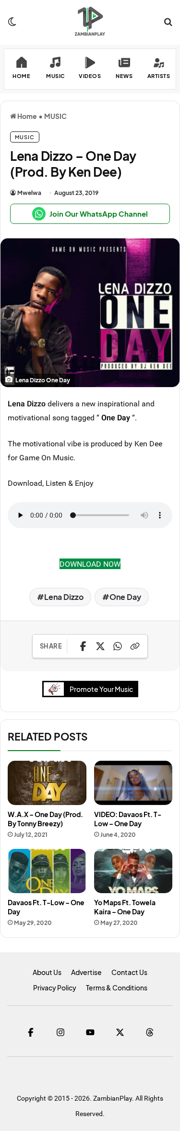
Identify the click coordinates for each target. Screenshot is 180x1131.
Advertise (86, 972)
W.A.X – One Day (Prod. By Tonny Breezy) (45, 819)
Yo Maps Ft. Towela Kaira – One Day (125, 907)
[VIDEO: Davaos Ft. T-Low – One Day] (133, 783)
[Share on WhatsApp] (117, 646)
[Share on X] (100, 646)
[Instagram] (60, 1032)
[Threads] (150, 1032)
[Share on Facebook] (83, 646)
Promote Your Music (101, 689)
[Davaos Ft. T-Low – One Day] (47, 871)
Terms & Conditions (116, 987)
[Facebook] (31, 1032)
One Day (115, 417)
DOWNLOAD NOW (90, 564)
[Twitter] (120, 1032)
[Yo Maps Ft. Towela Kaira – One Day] (133, 871)
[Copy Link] (135, 646)
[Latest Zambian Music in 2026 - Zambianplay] (90, 21)
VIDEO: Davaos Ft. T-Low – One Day (127, 819)
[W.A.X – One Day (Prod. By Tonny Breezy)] (47, 783)
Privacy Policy (54, 987)
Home (26, 116)
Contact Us (129, 972)
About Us (47, 972)
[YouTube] (90, 1032)
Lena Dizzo (64, 597)
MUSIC (55, 116)
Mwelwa (29, 192)
